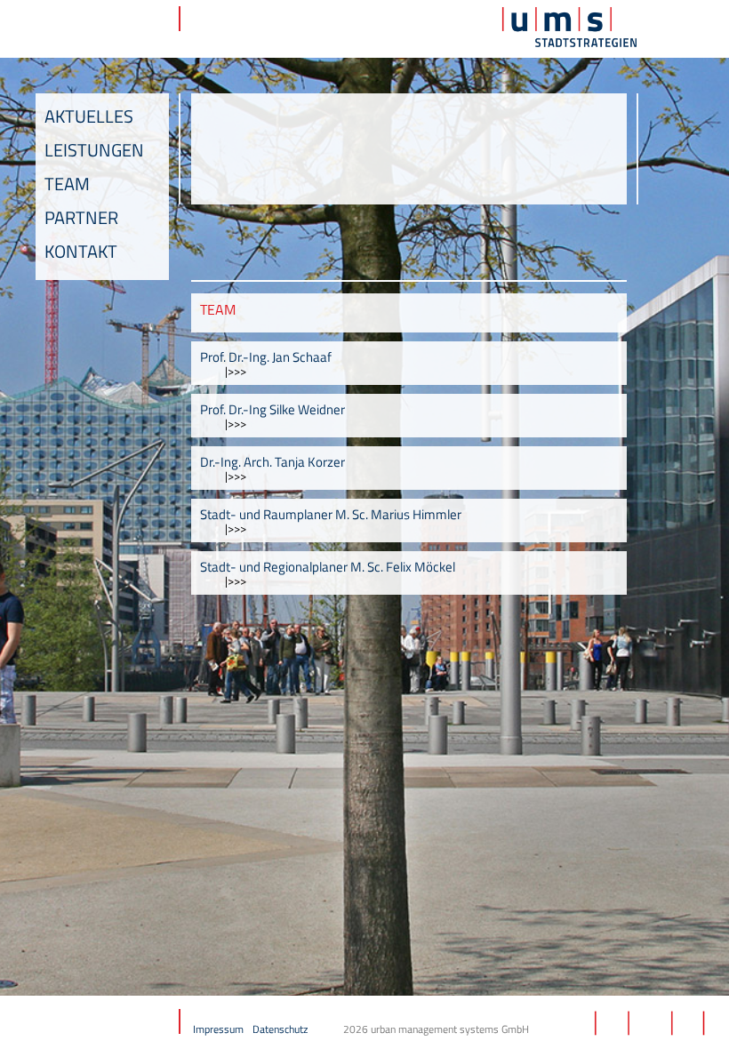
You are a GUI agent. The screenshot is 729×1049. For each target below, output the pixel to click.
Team (67, 183)
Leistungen (94, 150)
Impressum (218, 1029)
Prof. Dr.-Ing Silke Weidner (272, 409)
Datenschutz (280, 1029)
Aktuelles (88, 116)
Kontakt (80, 251)
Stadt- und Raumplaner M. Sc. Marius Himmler (330, 514)
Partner (81, 217)
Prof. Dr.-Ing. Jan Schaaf (266, 357)
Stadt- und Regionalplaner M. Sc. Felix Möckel (327, 567)
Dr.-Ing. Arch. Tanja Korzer (272, 462)
